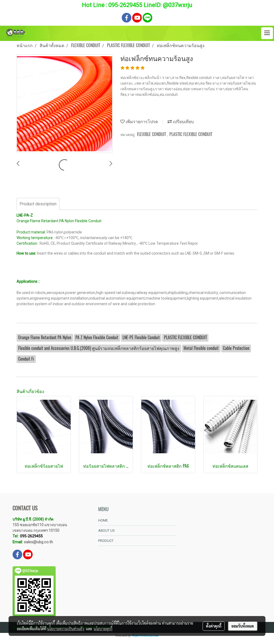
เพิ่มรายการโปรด (141, 121)
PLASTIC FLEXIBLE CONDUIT (190, 134)
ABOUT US (106, 530)
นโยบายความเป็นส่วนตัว (65, 628)
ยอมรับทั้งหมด (242, 626)
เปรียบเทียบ (183, 121)
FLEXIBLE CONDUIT (152, 134)
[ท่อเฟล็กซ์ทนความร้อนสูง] (64, 104)
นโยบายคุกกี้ (103, 628)
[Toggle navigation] (267, 33)
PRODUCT (105, 541)
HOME (103, 520)
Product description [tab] (38, 203)
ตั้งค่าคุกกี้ (213, 626)
